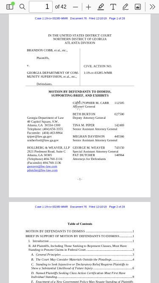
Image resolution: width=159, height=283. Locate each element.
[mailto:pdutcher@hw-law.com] (43, 169)
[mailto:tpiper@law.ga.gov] (40, 136)
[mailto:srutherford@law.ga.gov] (43, 140)
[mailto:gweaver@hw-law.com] (41, 166)
